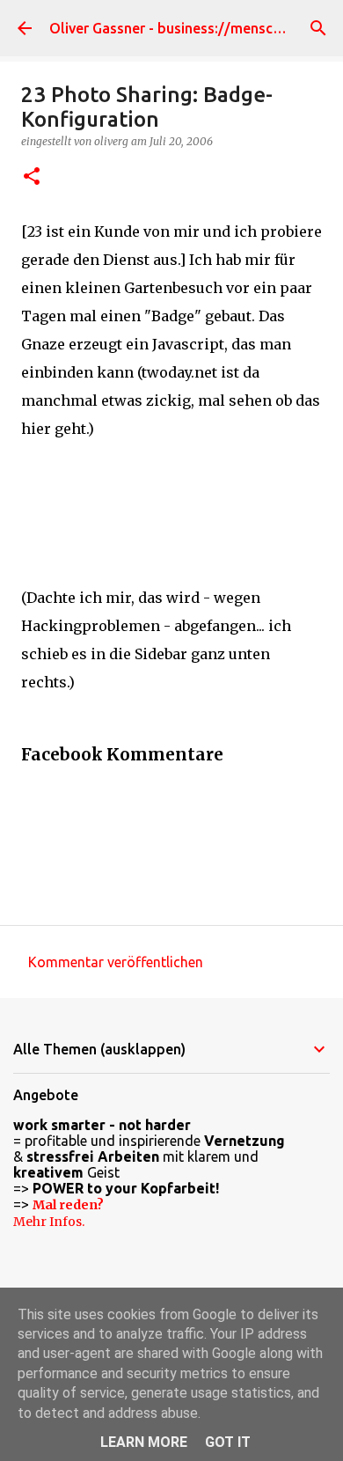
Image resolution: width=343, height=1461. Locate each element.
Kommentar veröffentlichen (115, 962)
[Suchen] (318, 28)
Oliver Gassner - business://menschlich (176, 28)
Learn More (143, 1442)
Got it (228, 1442)
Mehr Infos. (48, 1222)
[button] (31, 177)
